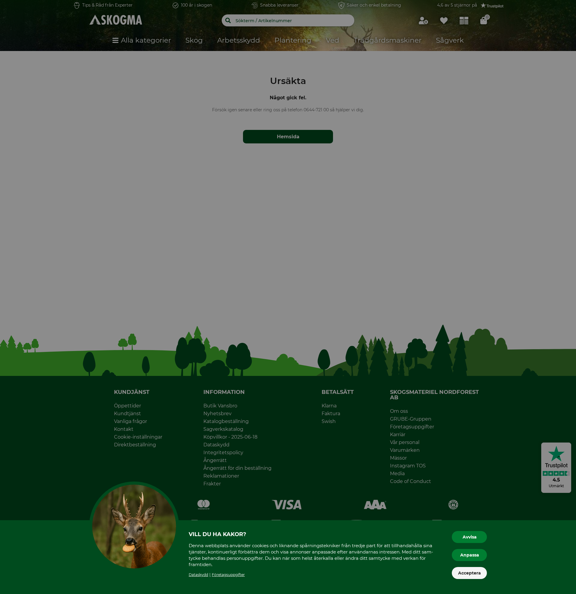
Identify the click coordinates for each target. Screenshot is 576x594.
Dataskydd (198, 574)
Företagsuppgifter (228, 574)
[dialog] (288, 297)
